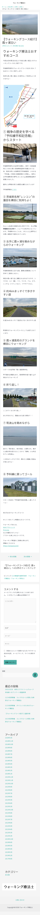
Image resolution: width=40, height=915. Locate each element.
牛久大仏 (6, 530)
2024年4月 (8, 764)
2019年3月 (8, 852)
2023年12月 (9, 777)
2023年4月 (8, 803)
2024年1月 (8, 774)
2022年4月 (8, 829)
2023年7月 (8, 793)
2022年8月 (8, 816)
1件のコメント (7, 46)
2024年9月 (8, 747)
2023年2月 (8, 806)
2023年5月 (8, 800)
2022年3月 (8, 832)
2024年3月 (8, 767)
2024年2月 (8, 770)
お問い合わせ (20, 900)
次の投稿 (28, 556)
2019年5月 (8, 846)
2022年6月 (8, 823)
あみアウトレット (9, 527)
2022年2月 (8, 836)
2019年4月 (8, 849)
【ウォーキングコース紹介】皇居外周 (17, 713)
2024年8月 (8, 751)
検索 (3, 671)
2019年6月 (8, 842)
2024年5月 (8, 761)
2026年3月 (8, 738)
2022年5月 (8, 826)
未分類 (15, 46)
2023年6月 (8, 797)
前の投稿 (12, 556)
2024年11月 (9, 741)
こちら (14, 189)
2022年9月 (8, 813)
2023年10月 (9, 783)
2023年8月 (8, 790)
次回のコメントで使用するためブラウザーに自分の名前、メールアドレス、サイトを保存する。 (20, 653)
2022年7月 (8, 819)
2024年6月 (8, 757)
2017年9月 (8, 859)
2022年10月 (9, 810)
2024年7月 (8, 754)
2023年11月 (9, 780)
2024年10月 (9, 744)
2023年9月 (8, 787)
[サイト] (20, 644)
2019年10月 (9, 839)
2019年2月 (8, 855)
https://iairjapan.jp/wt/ (11, 546)
